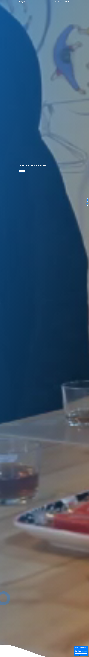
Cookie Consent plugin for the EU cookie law (81, 655)
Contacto (65, 1)
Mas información (84, 651)
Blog (69, 1)
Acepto (81, 653)
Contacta (21, 170)
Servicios (61, 1)
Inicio (53, 1)
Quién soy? (57, 1)
